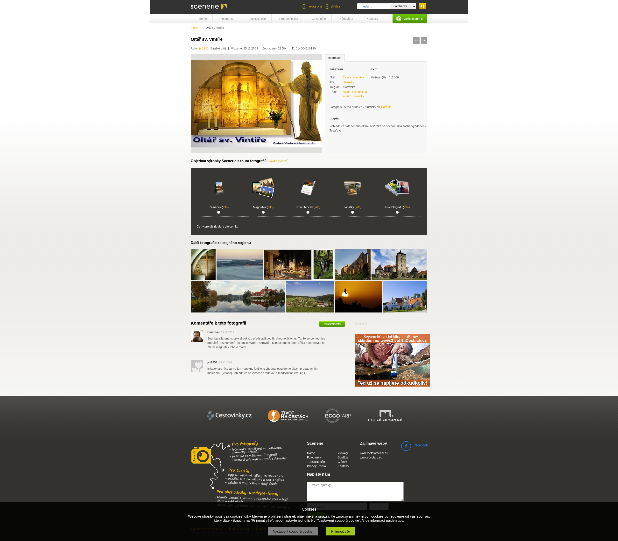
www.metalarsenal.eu (374, 453)
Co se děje (319, 19)
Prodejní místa (288, 19)
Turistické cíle (257, 19)
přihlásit (335, 6)
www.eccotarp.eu (371, 457)
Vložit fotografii (413, 19)
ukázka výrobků (278, 161)
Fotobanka (227, 19)
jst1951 (204, 48)
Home (203, 19)
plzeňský (348, 82)
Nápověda (346, 19)
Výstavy (343, 453)
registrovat (315, 6)
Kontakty (372, 19)
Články (342, 462)
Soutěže (343, 457)
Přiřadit (386, 107)
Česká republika (353, 77)
